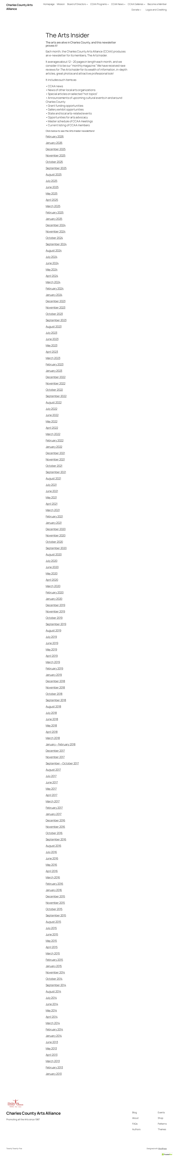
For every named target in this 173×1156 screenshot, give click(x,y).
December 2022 (56, 377)
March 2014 (53, 1023)
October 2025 (54, 162)
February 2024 (55, 288)
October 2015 (54, 909)
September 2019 (56, 624)
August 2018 (53, 706)
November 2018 (55, 687)
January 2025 (54, 219)
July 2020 (51, 561)
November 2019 (55, 611)
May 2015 (51, 941)
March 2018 (53, 738)
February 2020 (55, 592)
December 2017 (55, 751)
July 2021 (51, 485)
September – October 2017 (62, 763)
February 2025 (55, 212)
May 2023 (51, 345)
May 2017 (51, 789)
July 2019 (51, 637)
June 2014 (52, 1004)
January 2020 (54, 599)
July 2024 (51, 257)
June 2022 (52, 415)
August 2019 (53, 630)
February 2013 (54, 1067)
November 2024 (56, 231)
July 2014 (51, 998)
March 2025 (53, 206)
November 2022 (55, 383)
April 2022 (52, 428)
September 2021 (56, 472)
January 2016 (54, 890)
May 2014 (51, 1010)
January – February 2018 (61, 744)
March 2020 (53, 586)
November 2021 (55, 459)
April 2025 (52, 200)
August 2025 (54, 174)
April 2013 (51, 1055)
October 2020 (54, 542)
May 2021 (51, 497)
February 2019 (54, 668)
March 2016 (53, 877)
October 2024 (54, 238)
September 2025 (56, 168)
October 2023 (54, 314)
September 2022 (56, 396)
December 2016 (55, 820)
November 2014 (55, 972)
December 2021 (55, 453)
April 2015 (52, 947)
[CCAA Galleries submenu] (144, 4)
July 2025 (51, 181)
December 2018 (55, 681)
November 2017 (55, 757)
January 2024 (54, 295)
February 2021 (54, 516)
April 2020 (52, 580)
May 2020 (51, 573)
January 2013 (54, 1074)
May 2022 (51, 421)
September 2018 (56, 700)
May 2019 (51, 649)
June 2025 (52, 187)
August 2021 (53, 478)
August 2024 (54, 250)
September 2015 (56, 915)
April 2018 (52, 732)
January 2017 (54, 814)
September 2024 (56, 244)
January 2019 (54, 675)
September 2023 (56, 320)
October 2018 (54, 694)
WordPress (162, 1148)
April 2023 (52, 352)
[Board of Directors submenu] (87, 4)
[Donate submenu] (140, 10)
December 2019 (55, 605)
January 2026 (54, 143)
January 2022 (54, 447)
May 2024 (51, 269)
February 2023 (55, 364)
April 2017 (51, 795)
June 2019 (52, 643)
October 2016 (54, 833)
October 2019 (54, 618)
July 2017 (51, 776)
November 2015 (55, 903)
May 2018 (51, 725)
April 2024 (52, 276)
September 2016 (56, 839)
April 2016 (52, 871)
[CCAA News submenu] (124, 4)
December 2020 (56, 529)
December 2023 (56, 301)
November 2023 (55, 307)
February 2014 (54, 1029)
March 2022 (53, 434)
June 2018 (52, 719)
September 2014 (56, 985)
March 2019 (53, 662)
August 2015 (53, 922)
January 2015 (54, 966)
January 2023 (54, 371)
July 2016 (51, 852)
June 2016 (52, 858)
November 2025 (56, 155)
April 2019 (52, 656)
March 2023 (53, 358)
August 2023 (54, 326)
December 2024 (56, 225)
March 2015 (53, 953)
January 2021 (54, 523)
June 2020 (52, 567)
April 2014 (52, 1017)
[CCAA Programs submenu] (108, 4)
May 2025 (51, 193)
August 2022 (54, 402)
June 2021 (52, 491)
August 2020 (54, 554)
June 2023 (52, 339)
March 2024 (53, 282)
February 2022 (55, 440)
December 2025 (56, 149)
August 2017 (53, 770)
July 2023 (51, 333)
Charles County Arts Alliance (33, 1113)
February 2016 (54, 884)
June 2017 (52, 782)
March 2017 (53, 801)
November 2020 (56, 535)
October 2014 (54, 979)
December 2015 (55, 896)
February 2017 (54, 808)
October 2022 (54, 390)
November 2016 (55, 827)
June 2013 (52, 1042)
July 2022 (51, 409)
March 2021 (53, 510)
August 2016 (53, 846)
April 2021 (51, 504)
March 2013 (53, 1061)
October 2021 (54, 466)
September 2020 (56, 548)
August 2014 (53, 991)
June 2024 (52, 263)
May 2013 (51, 1048)
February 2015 (54, 960)
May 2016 (51, 865)
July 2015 (51, 928)
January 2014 (54, 1036)
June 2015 (52, 934)
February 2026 (55, 136)
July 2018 (51, 713)
